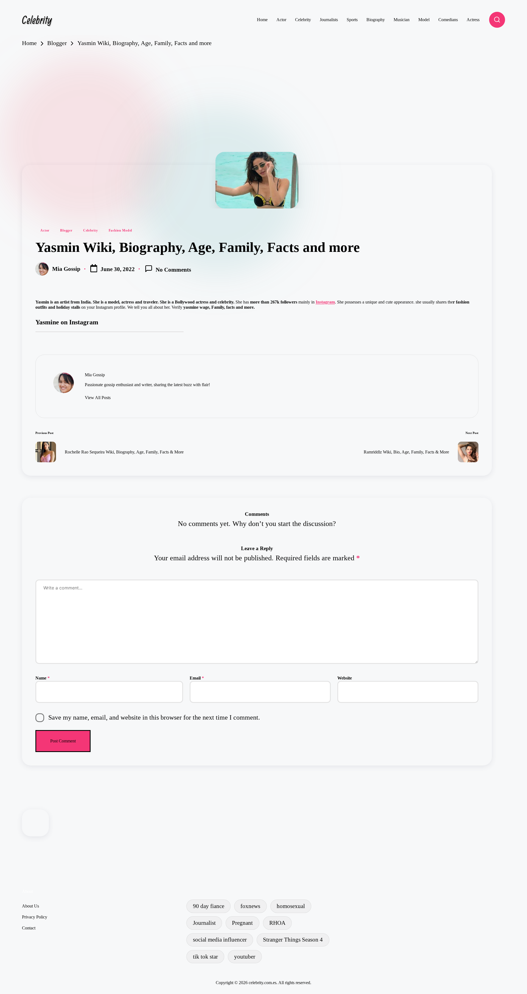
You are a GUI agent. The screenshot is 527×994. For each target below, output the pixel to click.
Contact (28, 928)
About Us (30, 906)
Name (42, 678)
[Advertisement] (263, 88)
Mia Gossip (95, 374)
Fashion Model (120, 230)
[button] (98, 397)
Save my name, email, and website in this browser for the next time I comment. (154, 717)
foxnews (250, 906)
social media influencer (220, 939)
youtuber (244, 956)
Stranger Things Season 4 (293, 939)
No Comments (173, 269)
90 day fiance (208, 906)
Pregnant (242, 923)
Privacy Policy (34, 917)
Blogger (66, 230)
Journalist (204, 923)
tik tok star (205, 956)
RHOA (277, 923)
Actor (44, 230)
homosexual (291, 906)
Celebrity (37, 19)
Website (344, 678)
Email (197, 678)
